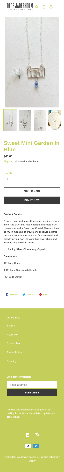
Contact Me (13, 343)
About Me (12, 334)
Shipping (8, 161)
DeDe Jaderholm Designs (24, 457)
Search (11, 325)
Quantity (8, 173)
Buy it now (31, 200)
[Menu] (58, 6)
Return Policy (14, 352)
